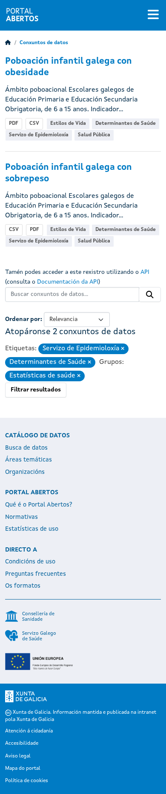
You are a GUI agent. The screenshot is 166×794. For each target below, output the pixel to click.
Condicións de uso (30, 562)
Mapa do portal (22, 768)
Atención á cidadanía (29, 731)
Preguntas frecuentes (35, 574)
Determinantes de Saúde (125, 123)
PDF (13, 123)
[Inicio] (8, 42)
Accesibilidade (21, 743)
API (144, 272)
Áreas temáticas (28, 460)
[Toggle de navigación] (153, 15)
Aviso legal (18, 756)
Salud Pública (94, 135)
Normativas (21, 517)
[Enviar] (150, 294)
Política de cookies (26, 780)
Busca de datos (26, 448)
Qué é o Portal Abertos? (38, 505)
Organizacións (25, 472)
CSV (34, 123)
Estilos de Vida (68, 123)
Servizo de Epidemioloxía (39, 135)
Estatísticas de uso (31, 529)
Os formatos (22, 586)
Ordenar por (22, 319)
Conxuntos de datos (44, 42)
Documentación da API (67, 282)
